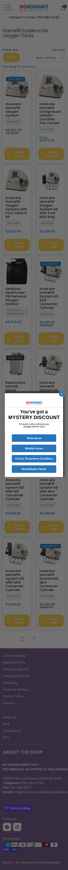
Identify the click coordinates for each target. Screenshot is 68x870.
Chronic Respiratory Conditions (34, 458)
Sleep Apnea (34, 438)
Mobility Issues (34, 448)
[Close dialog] (61, 393)
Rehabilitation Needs (34, 469)
